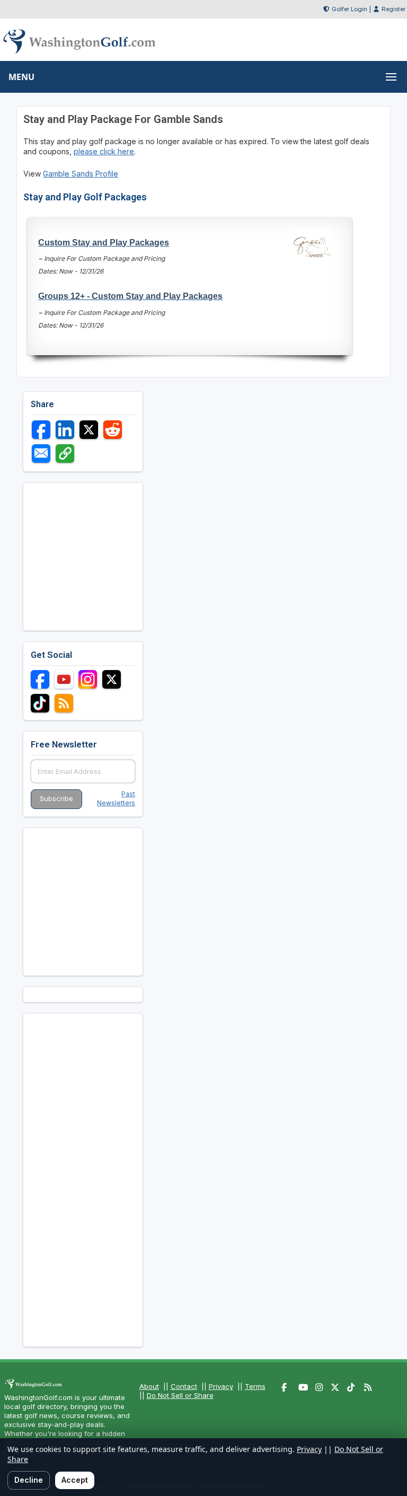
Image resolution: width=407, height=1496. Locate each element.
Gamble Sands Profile (80, 173)
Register (393, 9)
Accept (74, 1479)
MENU (21, 77)
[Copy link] (65, 453)
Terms (255, 1386)
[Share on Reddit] (112, 429)
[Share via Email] (41, 453)
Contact (184, 1386)
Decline (28, 1479)
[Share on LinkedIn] (65, 429)
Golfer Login (349, 9)
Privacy (221, 1386)
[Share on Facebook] (41, 429)
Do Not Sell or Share (180, 1395)
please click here (104, 151)
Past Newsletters (116, 798)
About (149, 1386)
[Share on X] (88, 429)
